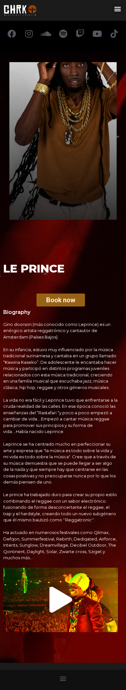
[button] (117, 8)
